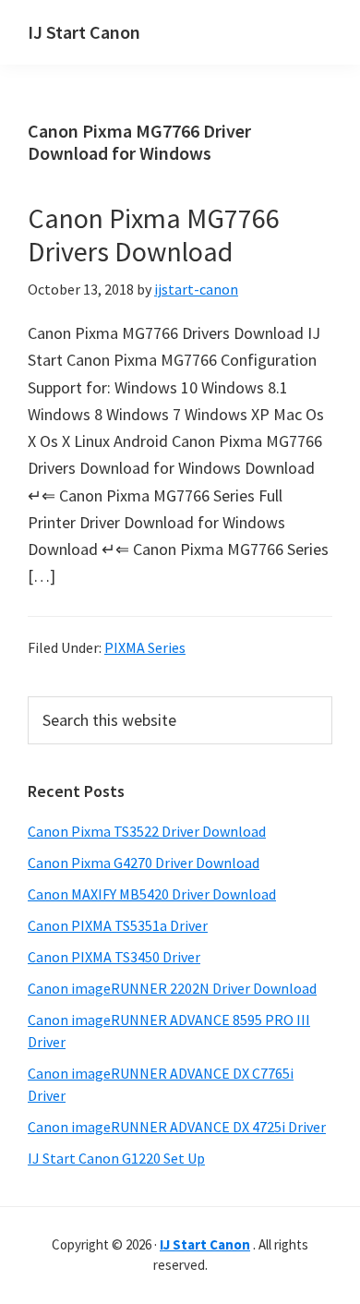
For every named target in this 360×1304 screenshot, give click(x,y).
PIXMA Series (145, 647)
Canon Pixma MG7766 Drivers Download (154, 234)
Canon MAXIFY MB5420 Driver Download (152, 894)
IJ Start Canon (84, 31)
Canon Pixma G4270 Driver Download (143, 862)
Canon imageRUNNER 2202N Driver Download (172, 988)
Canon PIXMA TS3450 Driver (114, 957)
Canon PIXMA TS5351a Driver (118, 925)
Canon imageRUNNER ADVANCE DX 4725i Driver (177, 1126)
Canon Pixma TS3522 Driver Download (147, 831)
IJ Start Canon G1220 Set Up (116, 1158)
